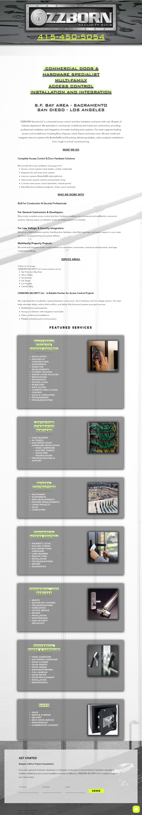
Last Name (46, 787)
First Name (23, 787)
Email (67, 787)
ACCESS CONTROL (71, 86)
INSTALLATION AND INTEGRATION (71, 92)
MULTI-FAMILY (71, 80)
